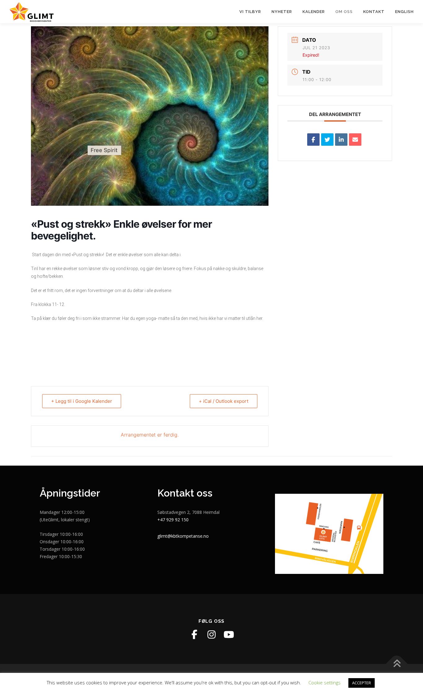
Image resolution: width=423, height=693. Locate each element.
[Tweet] (327, 139)
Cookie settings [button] (324, 682)
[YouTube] (228, 634)
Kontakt (374, 11)
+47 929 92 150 (173, 520)
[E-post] (355, 139)
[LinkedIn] (341, 139)
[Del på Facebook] (313, 139)
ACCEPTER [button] (361, 683)
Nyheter (282, 11)
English (404, 11)
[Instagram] (211, 634)
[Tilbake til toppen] (397, 664)
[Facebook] (194, 634)
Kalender (314, 11)
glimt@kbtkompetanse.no (183, 536)
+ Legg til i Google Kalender (81, 401)
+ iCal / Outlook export (223, 401)
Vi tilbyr (250, 11)
